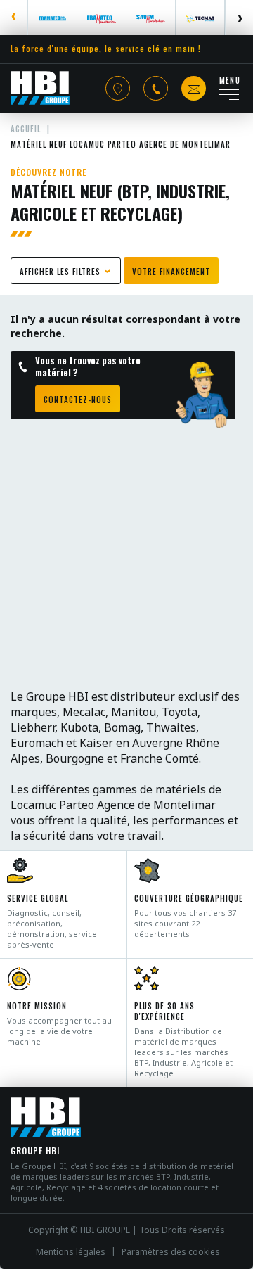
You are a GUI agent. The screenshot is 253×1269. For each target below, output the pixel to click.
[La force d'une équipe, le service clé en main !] (40, 88)
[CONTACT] (193, 88)
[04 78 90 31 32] (155, 88)
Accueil (26, 128)
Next (239, 17)
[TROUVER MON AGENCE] (117, 88)
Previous (14, 17)
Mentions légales (70, 1252)
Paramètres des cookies (171, 1252)
